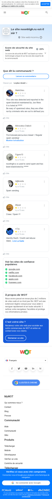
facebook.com (15, 276)
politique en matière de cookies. (13, 6)
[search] (47, 12)
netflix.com (14, 272)
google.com (14, 269)
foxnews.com (15, 282)
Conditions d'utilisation (34, 494)
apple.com (13, 279)
